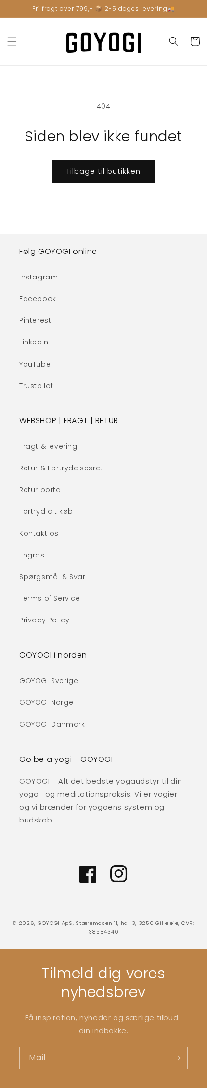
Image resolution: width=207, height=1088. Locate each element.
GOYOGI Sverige (48, 680)
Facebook (37, 299)
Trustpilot (36, 386)
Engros (32, 555)
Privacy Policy (44, 620)
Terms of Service (49, 598)
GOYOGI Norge (46, 702)
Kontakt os (39, 533)
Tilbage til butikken (103, 171)
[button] (12, 41)
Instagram (38, 277)
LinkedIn (34, 342)
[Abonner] (176, 1058)
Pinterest (35, 320)
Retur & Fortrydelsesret (61, 468)
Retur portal (41, 489)
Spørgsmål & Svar (52, 577)
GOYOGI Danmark (52, 724)
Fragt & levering (48, 446)
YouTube (35, 364)
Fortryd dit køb (46, 511)
